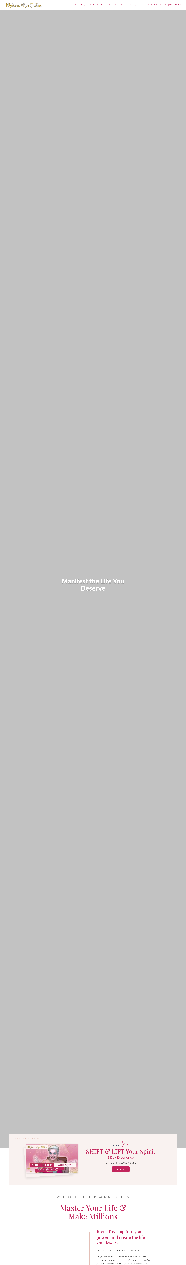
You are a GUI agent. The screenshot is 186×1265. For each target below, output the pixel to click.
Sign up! (121, 1169)
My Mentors (138, 5)
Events (96, 5)
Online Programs (82, 5)
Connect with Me (122, 5)
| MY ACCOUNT (174, 5)
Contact (163, 5)
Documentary (107, 5)
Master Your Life (93, 595)
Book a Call (152, 5)
